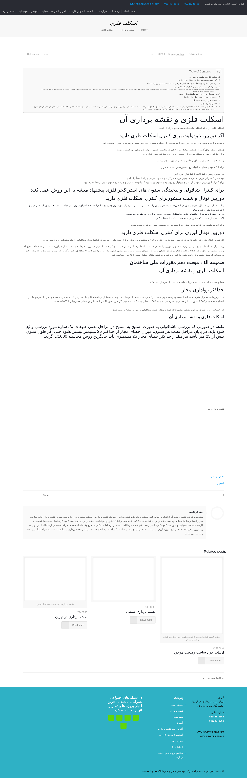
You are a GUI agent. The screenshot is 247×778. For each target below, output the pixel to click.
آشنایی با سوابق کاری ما (81, 11)
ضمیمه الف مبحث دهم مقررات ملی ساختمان (200, 97)
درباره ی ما (101, 11)
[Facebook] (40, 771)
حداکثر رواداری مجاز (209, 103)
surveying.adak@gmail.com (144, 3)
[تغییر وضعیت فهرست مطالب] (216, 72)
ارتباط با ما (115, 11)
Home (144, 29)
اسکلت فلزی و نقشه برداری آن (203, 77)
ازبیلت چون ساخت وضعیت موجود (199, 652)
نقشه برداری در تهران (71, 617)
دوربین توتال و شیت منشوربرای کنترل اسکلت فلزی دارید (195, 87)
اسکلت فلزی (107, 29)
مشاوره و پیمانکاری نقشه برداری (170, 755)
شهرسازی (23, 11)
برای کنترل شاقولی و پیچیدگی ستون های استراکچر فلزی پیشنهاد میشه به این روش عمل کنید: (181, 83)
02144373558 (171, 3)
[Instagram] (35, 771)
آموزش (34, 11)
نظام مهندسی (217, 476)
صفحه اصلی (129, 11)
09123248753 (191, 3)
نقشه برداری (9, 11)
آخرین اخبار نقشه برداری (53, 11)
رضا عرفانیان (177, 54)
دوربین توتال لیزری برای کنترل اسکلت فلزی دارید (198, 94)
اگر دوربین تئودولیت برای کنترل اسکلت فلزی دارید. (197, 80)
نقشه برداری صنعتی (141, 611)
